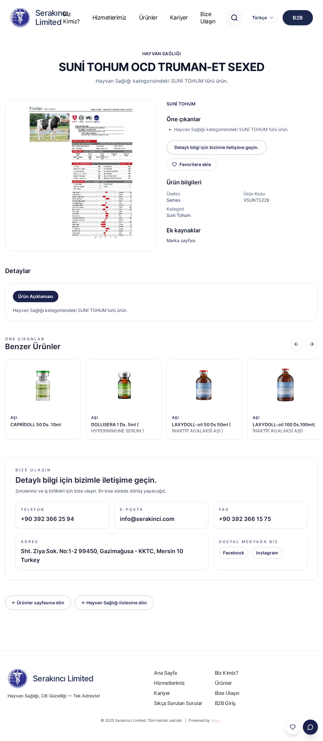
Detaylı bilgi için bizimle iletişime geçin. (216, 147)
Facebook (233, 552)
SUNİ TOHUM (181, 103)
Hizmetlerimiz (109, 17)
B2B (298, 18)
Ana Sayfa (165, 673)
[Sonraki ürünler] (311, 344)
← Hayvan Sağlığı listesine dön (114, 602)
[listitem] (43, 399)
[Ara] (234, 18)
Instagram (267, 552)
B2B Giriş (225, 703)
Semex (174, 200)
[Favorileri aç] (292, 727)
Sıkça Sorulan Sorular (178, 703)
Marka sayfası (181, 240)
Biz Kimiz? (71, 18)
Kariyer (179, 17)
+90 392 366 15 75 (245, 519)
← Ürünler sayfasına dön (38, 602)
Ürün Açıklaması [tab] (35, 296)
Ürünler (148, 17)
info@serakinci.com (147, 519)
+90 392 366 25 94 (47, 519)
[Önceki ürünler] (296, 344)
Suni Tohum (179, 215)
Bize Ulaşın (207, 18)
